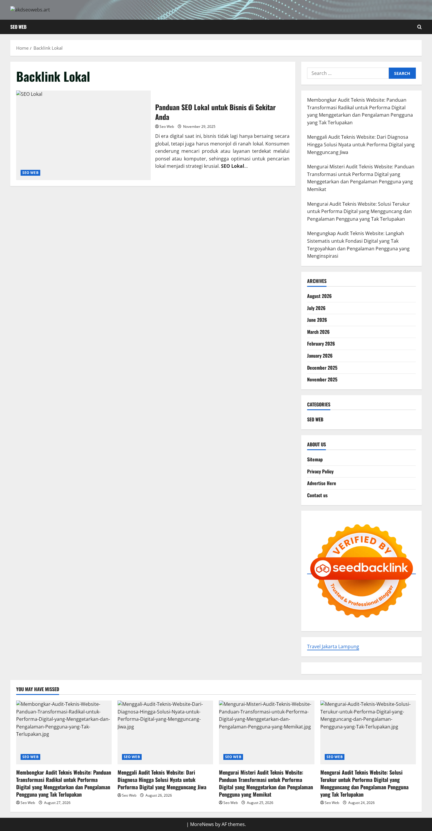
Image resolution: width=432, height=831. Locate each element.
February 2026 (321, 343)
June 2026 (317, 319)
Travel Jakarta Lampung (333, 646)
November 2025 (322, 379)
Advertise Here (321, 483)
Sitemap (315, 459)
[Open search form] (419, 27)
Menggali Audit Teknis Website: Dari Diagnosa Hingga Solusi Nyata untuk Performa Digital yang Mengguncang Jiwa (162, 779)
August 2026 (319, 295)
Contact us (317, 495)
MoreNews (202, 824)
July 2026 (316, 307)
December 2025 (322, 367)
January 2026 (320, 355)
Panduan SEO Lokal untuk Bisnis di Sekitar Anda (83, 135)
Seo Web (167, 126)
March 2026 (318, 331)
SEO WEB (18, 26)
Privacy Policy (320, 471)
